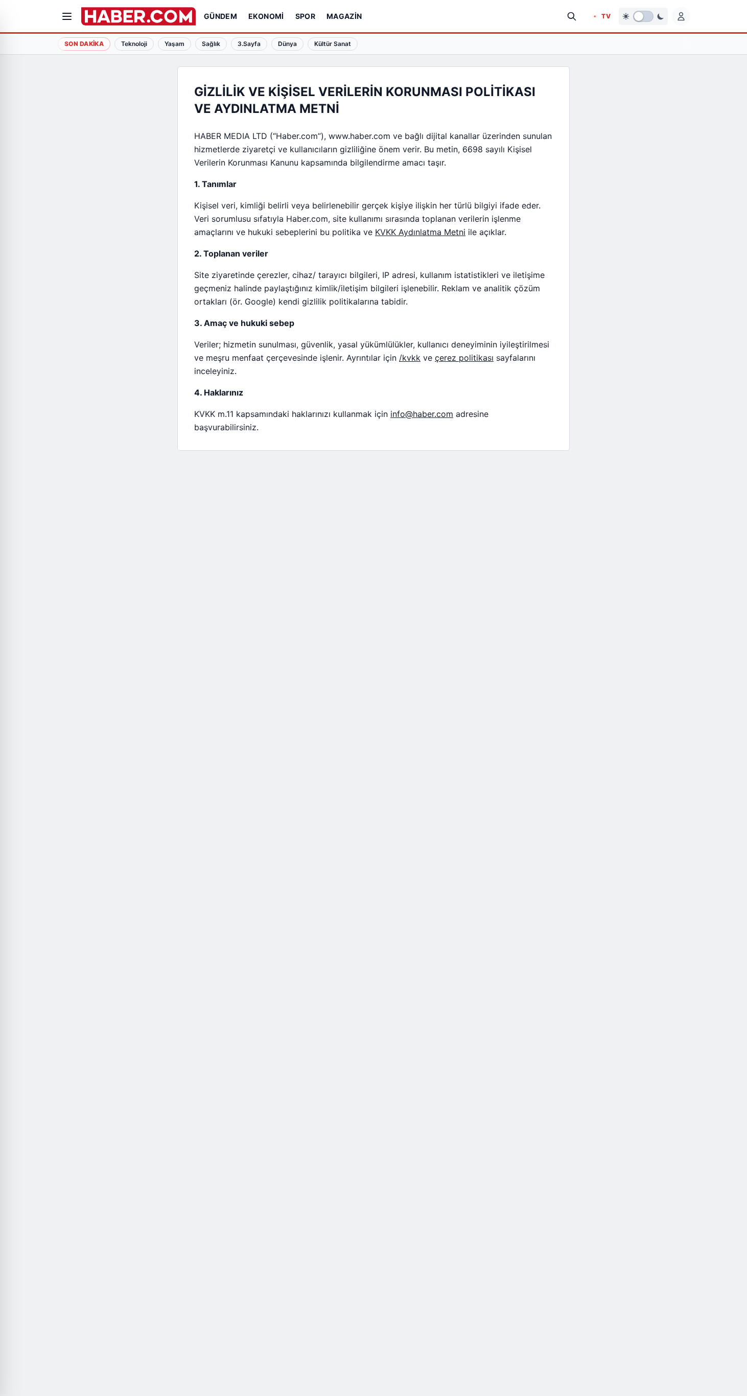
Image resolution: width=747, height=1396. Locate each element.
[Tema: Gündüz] (643, 16)
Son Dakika (84, 44)
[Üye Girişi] (681, 16)
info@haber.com (421, 414)
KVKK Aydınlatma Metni (420, 232)
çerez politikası (464, 358)
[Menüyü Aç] (67, 16)
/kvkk (410, 358)
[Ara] (572, 16)
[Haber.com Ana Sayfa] (138, 16)
